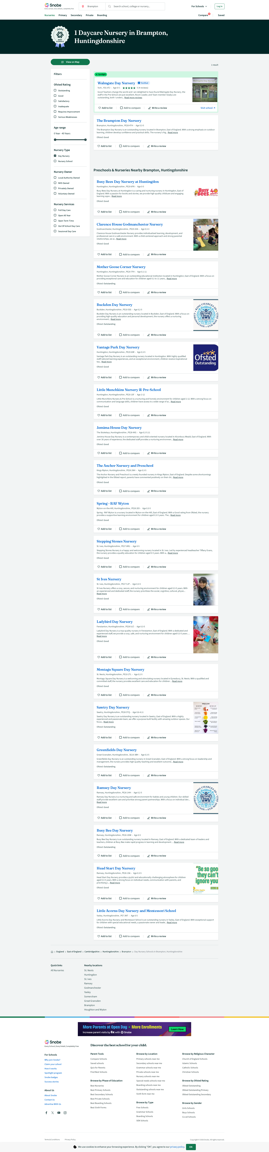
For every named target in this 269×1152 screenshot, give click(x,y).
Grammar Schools (144, 1112)
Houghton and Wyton (95, 1009)
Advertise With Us (53, 1104)
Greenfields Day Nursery (156, 761)
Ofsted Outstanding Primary (195, 1090)
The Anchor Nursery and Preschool (156, 477)
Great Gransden (92, 1001)
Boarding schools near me (148, 1085)
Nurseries (50, 15)
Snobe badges (51, 1077)
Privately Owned (66, 188)
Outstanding (64, 90)
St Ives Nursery (156, 593)
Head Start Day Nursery (156, 882)
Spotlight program (53, 1073)
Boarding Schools (144, 1116)
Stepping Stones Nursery (156, 553)
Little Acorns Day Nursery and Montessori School (156, 922)
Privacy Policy (70, 1139)
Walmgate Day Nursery (155, 92)
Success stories (52, 1081)
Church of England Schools (194, 1059)
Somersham (90, 996)
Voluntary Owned (66, 193)
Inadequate (63, 106)
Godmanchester (92, 988)
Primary (63, 15)
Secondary (76, 15)
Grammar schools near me (148, 1067)
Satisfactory (63, 101)
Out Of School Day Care (69, 226)
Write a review (159, 108)
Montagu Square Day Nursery (156, 681)
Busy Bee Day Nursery (156, 842)
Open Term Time (66, 220)
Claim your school (53, 1064)
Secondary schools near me (149, 1063)
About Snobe (51, 1095)
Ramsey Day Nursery (156, 802)
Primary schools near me (148, 1059)
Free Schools (142, 1107)
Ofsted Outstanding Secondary (196, 1094)
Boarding (102, 15)
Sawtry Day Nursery (156, 721)
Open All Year (64, 215)
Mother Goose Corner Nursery (156, 278)
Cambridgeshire (92, 951)
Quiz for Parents (97, 1067)
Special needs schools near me (150, 1080)
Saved (221, 15)
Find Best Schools (98, 1072)
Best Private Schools (100, 1098)
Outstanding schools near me (150, 1089)
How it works (51, 1068)
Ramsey (88, 983)
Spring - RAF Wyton (156, 515)
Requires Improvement (69, 111)
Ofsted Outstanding (191, 1085)
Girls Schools (188, 1108)
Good (60, 96)
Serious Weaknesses (67, 117)
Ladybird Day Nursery (156, 638)
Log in (219, 6)
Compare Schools (98, 1059)
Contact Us (50, 1099)
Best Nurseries (97, 1085)
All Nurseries (57, 970)
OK (191, 1147)
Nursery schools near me (147, 1076)
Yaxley (87, 992)
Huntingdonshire (111, 951)
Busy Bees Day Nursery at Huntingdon (156, 196)
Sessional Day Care (67, 231)
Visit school (207, 108)
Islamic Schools (189, 1063)
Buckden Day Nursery (156, 319)
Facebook (46, 1113)
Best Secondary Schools (101, 1094)
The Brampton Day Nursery (156, 132)
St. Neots (89, 970)
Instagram (65, 1113)
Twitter (52, 1113)
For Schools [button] (197, 6)
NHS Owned (63, 183)
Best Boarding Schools (100, 1103)
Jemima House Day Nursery (156, 439)
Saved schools (97, 1063)
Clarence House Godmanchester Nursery (156, 238)
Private (89, 15)
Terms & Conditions (52, 1139)
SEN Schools (142, 1120)
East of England (74, 951)
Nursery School (65, 161)
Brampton (89, 1005)
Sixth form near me (145, 1093)
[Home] (52, 952)
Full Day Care (64, 210)
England (60, 951)
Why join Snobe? (52, 1060)
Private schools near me (147, 1072)
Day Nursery (64, 156)
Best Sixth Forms (98, 1107)
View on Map (72, 62)
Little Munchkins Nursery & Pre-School (156, 401)
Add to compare (132, 108)
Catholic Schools (190, 1067)
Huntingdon (90, 974)
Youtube (59, 1113)
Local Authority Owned (69, 177)
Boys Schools (188, 1112)
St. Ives (88, 979)
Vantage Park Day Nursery (156, 361)
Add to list (107, 108)
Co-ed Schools (189, 1117)
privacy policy (177, 1147)
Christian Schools (190, 1072)
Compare (203, 15)
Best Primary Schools (100, 1090)
